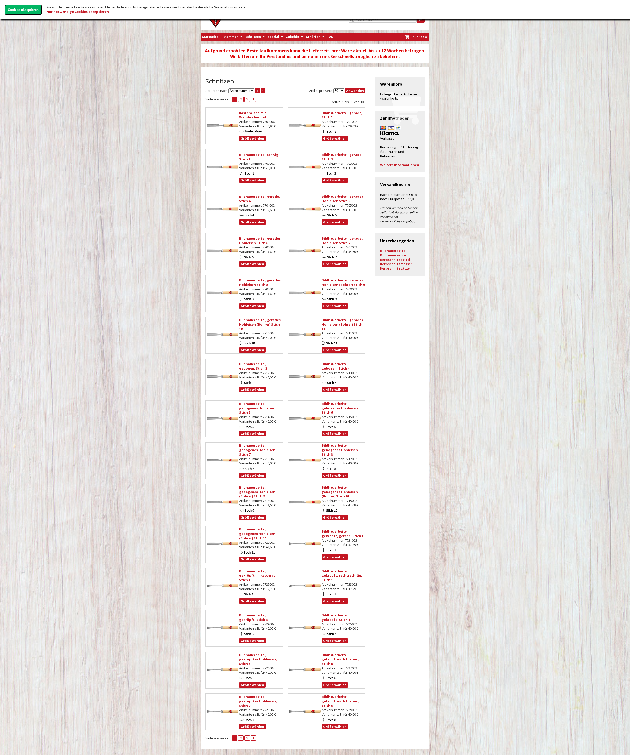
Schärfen (313, 37)
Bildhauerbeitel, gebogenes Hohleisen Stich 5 (257, 408)
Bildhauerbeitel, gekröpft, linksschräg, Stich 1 (258, 575)
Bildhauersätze (393, 255)
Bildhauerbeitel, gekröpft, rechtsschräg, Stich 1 (342, 575)
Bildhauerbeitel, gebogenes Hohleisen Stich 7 (257, 450)
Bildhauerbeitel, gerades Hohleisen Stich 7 (342, 240)
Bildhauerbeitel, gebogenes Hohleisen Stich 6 (340, 408)
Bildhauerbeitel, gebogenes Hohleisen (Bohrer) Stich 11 (257, 533)
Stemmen (230, 37)
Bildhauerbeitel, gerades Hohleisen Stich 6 (260, 240)
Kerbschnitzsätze (395, 268)
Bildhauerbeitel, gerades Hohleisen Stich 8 (260, 282)
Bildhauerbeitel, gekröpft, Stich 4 (336, 617)
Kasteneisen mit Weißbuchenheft (253, 115)
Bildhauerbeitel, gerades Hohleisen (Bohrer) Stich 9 (343, 282)
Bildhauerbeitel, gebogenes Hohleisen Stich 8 (340, 450)
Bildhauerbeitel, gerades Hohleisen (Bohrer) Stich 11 (342, 324)
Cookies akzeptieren (23, 10)
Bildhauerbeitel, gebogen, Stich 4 (335, 366)
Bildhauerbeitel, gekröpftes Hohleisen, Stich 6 (340, 659)
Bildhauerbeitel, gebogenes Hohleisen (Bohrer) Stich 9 (257, 491)
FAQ (330, 37)
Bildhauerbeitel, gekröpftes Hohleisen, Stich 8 (340, 701)
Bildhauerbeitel (393, 250)
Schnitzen (253, 37)
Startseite (210, 37)
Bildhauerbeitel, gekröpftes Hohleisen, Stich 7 (258, 701)
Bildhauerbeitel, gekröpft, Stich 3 (253, 617)
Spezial (273, 37)
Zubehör (292, 37)
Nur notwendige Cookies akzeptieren (78, 11)
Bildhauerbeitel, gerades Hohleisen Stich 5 (342, 198)
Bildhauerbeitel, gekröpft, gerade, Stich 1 (342, 533)
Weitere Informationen (399, 165)
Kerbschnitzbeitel (395, 259)
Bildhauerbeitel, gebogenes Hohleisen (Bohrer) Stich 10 (340, 491)
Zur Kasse (420, 37)
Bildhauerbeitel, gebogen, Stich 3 (253, 366)
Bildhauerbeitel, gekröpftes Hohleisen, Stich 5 (258, 659)
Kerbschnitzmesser (396, 264)
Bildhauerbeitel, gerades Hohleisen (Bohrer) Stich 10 (260, 324)
